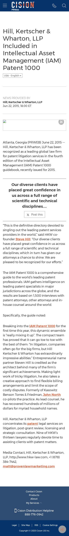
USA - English (12, 75)
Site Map (25, 525)
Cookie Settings (50, 525)
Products (34, 495)
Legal (14, 525)
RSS (36, 525)
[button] (54, 5)
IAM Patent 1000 (42, 326)
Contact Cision (34, 491)
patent (32, 423)
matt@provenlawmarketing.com (29, 466)
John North (52, 395)
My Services (33, 503)
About (34, 498)
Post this (37, 214)
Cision (40, 531)
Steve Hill (23, 239)
